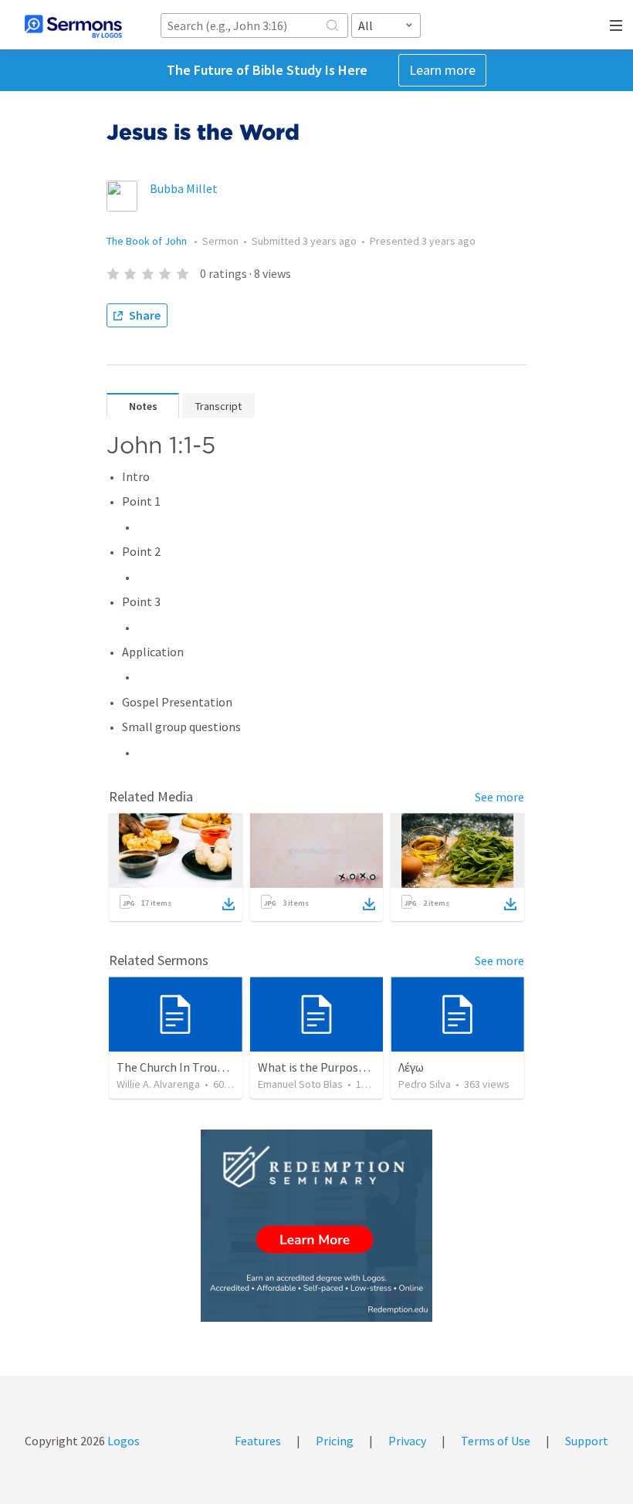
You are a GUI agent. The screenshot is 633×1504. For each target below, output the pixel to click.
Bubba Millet (184, 188)
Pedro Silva (424, 1084)
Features (258, 1440)
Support (586, 1440)
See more (499, 797)
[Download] (228, 904)
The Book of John (148, 241)
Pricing (335, 1440)
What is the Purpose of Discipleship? (354, 1067)
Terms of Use (495, 1440)
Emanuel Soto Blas (300, 1084)
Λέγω (411, 1067)
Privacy (407, 1440)
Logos (122, 1440)
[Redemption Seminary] (316, 1226)
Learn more (442, 70)
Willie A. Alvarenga (158, 1084)
